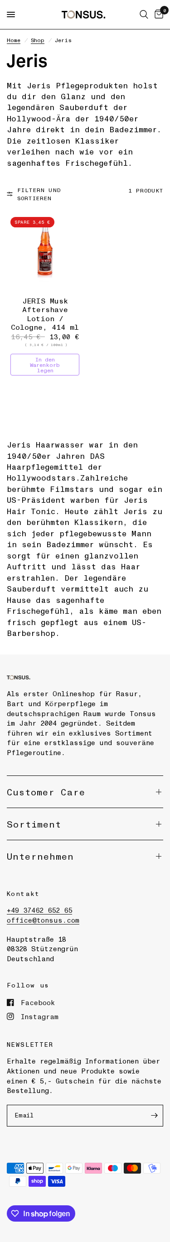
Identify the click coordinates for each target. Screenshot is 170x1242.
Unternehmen (40, 856)
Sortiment (34, 824)
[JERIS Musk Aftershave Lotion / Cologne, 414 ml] (45, 251)
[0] (157, 14)
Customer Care (46, 792)
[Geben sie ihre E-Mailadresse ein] (154, 1115)
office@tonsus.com (43, 919)
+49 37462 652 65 (39, 910)
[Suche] (143, 14)
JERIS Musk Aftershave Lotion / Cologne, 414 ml (45, 313)
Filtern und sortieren (39, 193)
